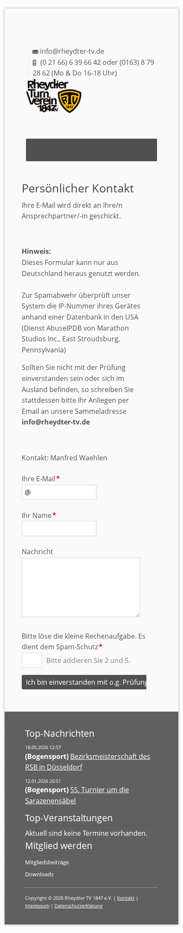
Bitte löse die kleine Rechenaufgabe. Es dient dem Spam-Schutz (84, 641)
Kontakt (125, 898)
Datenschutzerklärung (78, 905)
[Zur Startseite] (60, 100)
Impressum (37, 905)
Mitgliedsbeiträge (47, 862)
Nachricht (37, 551)
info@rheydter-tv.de (72, 51)
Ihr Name (39, 515)
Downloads (39, 874)
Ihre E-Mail (41, 478)
